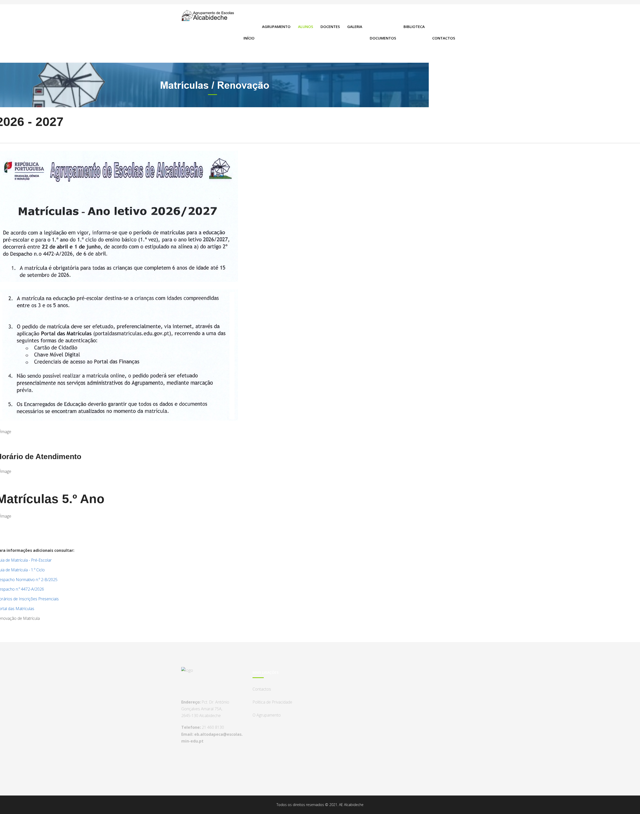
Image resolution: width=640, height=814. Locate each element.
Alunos (305, 26)
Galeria (354, 26)
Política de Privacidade (272, 702)
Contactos (443, 37)
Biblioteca (414, 26)
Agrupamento (276, 26)
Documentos (383, 37)
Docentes (330, 26)
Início (249, 37)
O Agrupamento (266, 715)
